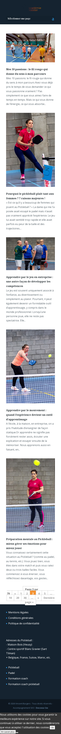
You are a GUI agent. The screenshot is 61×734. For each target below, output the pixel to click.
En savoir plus (8, 731)
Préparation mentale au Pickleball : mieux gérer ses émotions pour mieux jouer (29, 543)
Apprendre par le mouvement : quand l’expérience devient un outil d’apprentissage (29, 414)
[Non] (17, 732)
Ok (52, 727)
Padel (11, 673)
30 (25, 598)
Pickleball (13, 667)
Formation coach (18, 678)
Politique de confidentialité (23, 623)
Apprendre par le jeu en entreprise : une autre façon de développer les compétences (29, 281)
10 (10, 598)
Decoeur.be (42, 707)
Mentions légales (18, 612)
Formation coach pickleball (23, 684)
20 (17, 598)
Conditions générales (20, 618)
